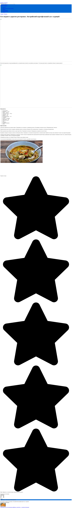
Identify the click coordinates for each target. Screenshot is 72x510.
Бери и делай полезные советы (8, 8)
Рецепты (4, 7)
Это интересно (5, 10)
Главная (4, 12)
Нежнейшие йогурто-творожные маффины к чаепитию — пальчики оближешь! (14, 507)
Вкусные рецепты (3, 5)
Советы (4, 9)
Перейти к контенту (4, 2)
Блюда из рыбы (5, 11)
